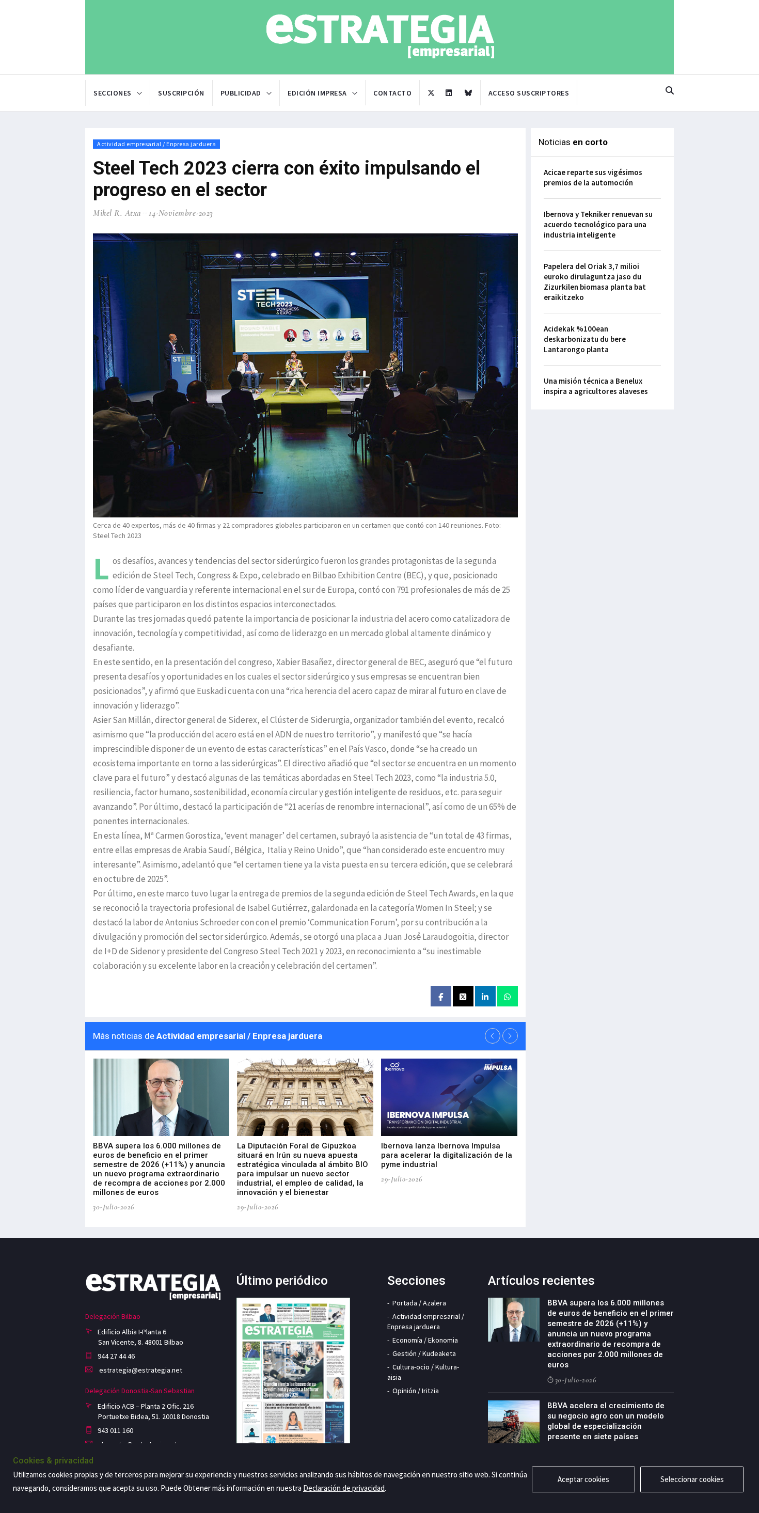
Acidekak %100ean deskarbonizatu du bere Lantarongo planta (585, 339)
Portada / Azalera (419, 1302)
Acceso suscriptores (529, 93)
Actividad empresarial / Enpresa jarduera (156, 144)
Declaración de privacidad (344, 1488)
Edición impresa (317, 93)
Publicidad (240, 93)
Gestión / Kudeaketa (424, 1353)
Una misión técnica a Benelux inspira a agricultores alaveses (596, 386)
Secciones (112, 93)
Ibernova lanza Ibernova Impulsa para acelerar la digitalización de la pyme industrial (446, 1155)
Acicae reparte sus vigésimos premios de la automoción (593, 177)
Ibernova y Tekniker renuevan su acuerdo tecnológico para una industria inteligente (598, 224)
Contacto (392, 93)
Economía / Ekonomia (425, 1340)
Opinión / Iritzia (415, 1390)
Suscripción (181, 93)
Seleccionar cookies (692, 1479)
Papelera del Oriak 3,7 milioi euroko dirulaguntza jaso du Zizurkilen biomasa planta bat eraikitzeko (595, 281)
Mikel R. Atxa (117, 213)
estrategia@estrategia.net (140, 1370)
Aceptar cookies (583, 1479)
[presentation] (492, 1036)
